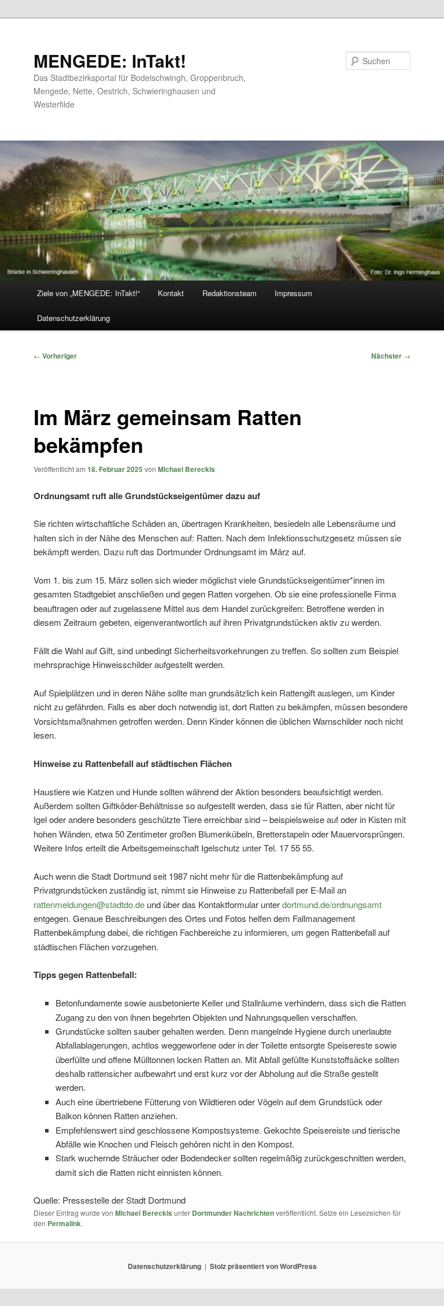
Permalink (64, 1223)
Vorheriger (55, 356)
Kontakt (171, 292)
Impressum (293, 292)
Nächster (390, 356)
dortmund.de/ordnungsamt (332, 904)
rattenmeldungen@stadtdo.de (89, 904)
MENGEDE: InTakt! (110, 60)
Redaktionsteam (229, 292)
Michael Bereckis (186, 469)
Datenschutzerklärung (73, 317)
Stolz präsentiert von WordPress (263, 1266)
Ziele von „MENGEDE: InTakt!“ (88, 292)
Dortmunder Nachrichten (233, 1213)
